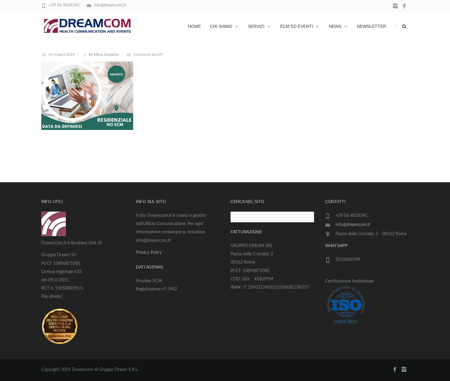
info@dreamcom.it (353, 225)
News (335, 26)
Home (194, 26)
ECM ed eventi (296, 26)
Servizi (256, 26)
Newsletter (371, 26)
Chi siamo (221, 26)
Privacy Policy (149, 252)
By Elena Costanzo (104, 54)
